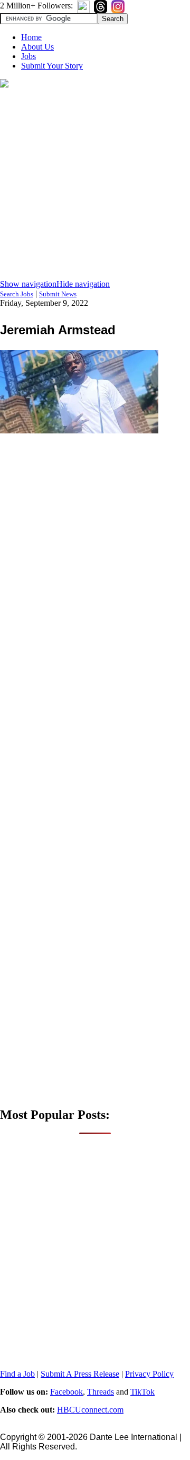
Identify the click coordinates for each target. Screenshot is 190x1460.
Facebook (66, 1391)
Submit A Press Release (80, 1373)
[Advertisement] (95, 184)
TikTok (142, 1391)
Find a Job (17, 1373)
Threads (100, 1391)
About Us (37, 46)
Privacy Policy (149, 1373)
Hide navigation (83, 283)
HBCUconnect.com (90, 1409)
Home (31, 37)
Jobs (28, 56)
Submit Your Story (52, 65)
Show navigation (28, 283)
